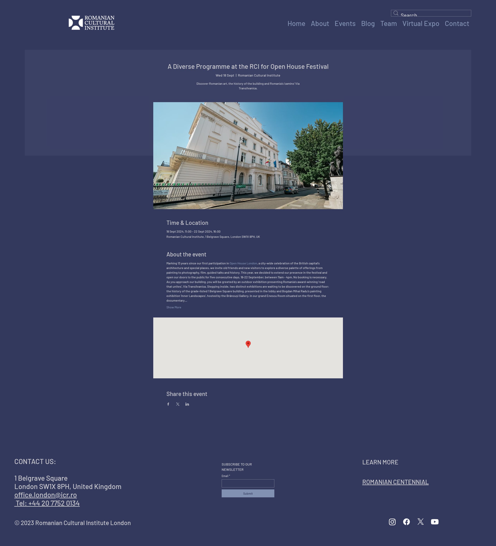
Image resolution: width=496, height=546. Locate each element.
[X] (420, 521)
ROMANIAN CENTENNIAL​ (395, 481)
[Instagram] (392, 521)
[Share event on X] (178, 404)
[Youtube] (434, 521)
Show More (173, 307)
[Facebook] (406, 521)
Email (226, 476)
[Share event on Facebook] (168, 404)
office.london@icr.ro (45, 494)
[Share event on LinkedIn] (187, 404)
